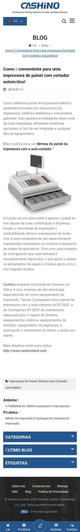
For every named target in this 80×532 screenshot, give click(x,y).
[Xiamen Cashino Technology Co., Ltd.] (40, 7)
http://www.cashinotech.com (25, 351)
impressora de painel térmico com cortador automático (36, 384)
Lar (34, 45)
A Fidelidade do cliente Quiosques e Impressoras (37, 406)
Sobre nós (18, 486)
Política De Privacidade (53, 491)
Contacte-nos (41, 486)
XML (15, 491)
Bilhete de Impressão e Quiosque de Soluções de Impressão (37, 421)
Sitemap (62, 486)
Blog (28, 491)
